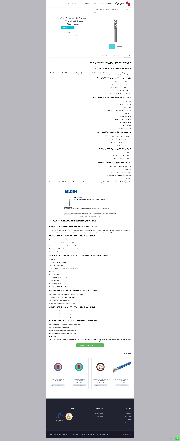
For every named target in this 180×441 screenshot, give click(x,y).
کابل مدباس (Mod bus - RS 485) (67, 35)
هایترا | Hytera (75, 434)
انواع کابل (120, 9)
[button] (90, 345)
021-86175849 (127, 422)
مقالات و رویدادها (99, 413)
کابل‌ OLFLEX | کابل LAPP (102, 434)
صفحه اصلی (108, 3)
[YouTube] (127, 434)
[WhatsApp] (123, 434)
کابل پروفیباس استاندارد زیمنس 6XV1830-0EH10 (58, 380)
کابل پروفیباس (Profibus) (77, 377)
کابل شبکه (99, 377)
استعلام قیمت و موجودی (68, 27)
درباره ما (74, 3)
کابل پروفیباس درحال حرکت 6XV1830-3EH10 (79, 380)
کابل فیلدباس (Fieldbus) (120, 377)
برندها (95, 3)
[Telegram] (125, 434)
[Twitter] (128, 434)
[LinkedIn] (130, 434)
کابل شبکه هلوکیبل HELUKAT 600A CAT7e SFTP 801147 (100, 380)
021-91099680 (128, 416)
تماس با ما (67, 3)
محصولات (101, 3)
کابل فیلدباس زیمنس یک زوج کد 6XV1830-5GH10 (122, 380)
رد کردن (162, 439)
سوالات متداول (99, 416)
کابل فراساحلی (91, 434)
